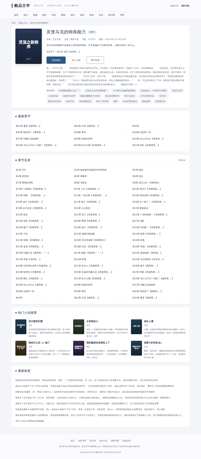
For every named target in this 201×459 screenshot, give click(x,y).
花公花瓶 (161, 409)
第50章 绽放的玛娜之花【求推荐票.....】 (93, 272)
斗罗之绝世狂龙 (147, 96)
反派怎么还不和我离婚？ (96, 90)
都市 (44, 15)
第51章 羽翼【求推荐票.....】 (146, 272)
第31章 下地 (21, 233)
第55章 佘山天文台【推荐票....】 (148, 138)
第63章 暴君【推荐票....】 (69, 51)
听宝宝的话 (130, 96)
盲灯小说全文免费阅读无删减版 (29, 421)
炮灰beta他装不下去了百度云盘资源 (31, 386)
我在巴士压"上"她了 (39, 342)
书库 (122, 15)
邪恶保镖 (50, 398)
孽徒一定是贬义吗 (87, 409)
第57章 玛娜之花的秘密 (27, 138)
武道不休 (70, 101)
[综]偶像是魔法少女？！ (69, 90)
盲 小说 (88, 380)
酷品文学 (22, 6)
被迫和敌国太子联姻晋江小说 (137, 415)
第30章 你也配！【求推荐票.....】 (148, 227)
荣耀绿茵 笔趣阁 (22, 392)
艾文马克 (57, 39)
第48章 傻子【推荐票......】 (145, 265)
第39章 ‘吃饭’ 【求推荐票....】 (147, 246)
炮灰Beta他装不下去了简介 (64, 409)
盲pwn (110, 409)
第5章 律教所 (80, 176)
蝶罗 (116, 101)
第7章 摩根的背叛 (24, 182)
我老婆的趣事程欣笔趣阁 (98, 403)
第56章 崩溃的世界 (83, 138)
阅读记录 (174, 5)
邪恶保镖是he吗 (130, 380)
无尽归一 (163, 96)
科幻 (73, 15)
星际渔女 (141, 386)
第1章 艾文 (21, 170)
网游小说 (23, 23)
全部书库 (82, 440)
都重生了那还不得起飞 (110, 392)
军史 (54, 15)
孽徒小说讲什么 (44, 392)
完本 (101, 15)
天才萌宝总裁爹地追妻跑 (124, 90)
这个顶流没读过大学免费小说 (107, 380)
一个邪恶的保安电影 (74, 380)
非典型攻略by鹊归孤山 (89, 398)
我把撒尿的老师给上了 (98, 342)
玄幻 (25, 15)
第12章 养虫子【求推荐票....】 (147, 189)
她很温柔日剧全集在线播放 (27, 380)
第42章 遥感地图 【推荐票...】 (147, 253)
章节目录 (95, 60)
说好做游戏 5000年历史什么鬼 (71, 403)
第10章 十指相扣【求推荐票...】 (31, 189)
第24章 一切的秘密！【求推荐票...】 (150, 214)
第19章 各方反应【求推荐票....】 (31, 208)
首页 (16, 15)
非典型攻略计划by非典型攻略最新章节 (67, 386)
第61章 (135, 126)
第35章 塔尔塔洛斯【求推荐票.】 (90, 240)
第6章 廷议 (137, 176)
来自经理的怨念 (130, 101)
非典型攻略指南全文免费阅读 (129, 409)
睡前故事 (146, 101)
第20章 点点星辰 (82, 208)
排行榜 (111, 15)
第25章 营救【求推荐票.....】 (30, 221)
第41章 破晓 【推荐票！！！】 (89, 253)
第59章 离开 (80, 132)
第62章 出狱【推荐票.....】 (87, 126)
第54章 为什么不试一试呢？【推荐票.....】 (36, 145)
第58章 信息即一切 (141, 132)
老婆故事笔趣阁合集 (59, 415)
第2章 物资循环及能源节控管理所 (90, 170)
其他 (91, 15)
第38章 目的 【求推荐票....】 (88, 246)
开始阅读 (56, 60)
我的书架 (185, 5)
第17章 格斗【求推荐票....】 (87, 202)
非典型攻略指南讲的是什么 (110, 415)
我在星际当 (149, 409)
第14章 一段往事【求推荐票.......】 (91, 195)
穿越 (35, 15)
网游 (63, 15)
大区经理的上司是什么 (67, 398)
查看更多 (182, 160)
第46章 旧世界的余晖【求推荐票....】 (34, 265)
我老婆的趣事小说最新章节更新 (29, 409)
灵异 (82, 15)
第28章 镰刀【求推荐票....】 (29, 227)
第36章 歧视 (138, 240)
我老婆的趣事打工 (119, 403)
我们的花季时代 (112, 96)
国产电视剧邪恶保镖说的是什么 (167, 415)
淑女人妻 (149, 321)
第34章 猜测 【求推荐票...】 (30, 240)
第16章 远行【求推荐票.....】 (30, 202)
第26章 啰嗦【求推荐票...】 (87, 221)
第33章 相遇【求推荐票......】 (147, 233)
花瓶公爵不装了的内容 (124, 386)
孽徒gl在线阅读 (49, 380)
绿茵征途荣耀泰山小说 (112, 398)
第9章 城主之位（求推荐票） (146, 182)
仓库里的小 (92, 321)
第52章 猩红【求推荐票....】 (146, 145)
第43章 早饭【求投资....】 (28, 259)
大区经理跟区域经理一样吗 (100, 386)
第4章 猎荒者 (22, 176)
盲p (47, 409)
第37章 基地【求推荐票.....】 (30, 246)
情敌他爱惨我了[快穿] (90, 96)
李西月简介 (92, 392)
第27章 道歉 (138, 221)
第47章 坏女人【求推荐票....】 (89, 265)
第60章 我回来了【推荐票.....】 (31, 132)
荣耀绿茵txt (165, 398)
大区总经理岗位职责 (148, 380)
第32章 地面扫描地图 (84, 233)
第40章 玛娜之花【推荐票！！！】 (33, 253)
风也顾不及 (160, 101)
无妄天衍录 (177, 90)
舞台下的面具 (102, 101)
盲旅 (60, 380)
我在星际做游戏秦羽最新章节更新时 (138, 392)
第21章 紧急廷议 (140, 208)
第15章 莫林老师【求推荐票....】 (148, 195)
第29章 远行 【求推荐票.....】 (88, 227)
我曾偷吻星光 (85, 101)
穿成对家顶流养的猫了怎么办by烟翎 (141, 398)
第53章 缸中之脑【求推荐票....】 (90, 145)
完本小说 (103, 440)
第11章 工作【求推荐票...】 (87, 189)
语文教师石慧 (36, 321)
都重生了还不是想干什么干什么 (29, 403)
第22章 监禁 (22, 214)
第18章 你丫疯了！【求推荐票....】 (149, 202)
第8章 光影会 (80, 182)
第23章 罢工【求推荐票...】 (87, 214)
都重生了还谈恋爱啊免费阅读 (160, 386)
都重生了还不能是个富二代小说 (29, 398)
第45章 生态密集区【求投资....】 (148, 259)
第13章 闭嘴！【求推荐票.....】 (31, 195)
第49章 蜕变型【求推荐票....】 (31, 272)
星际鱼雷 (101, 409)
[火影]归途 (53, 96)
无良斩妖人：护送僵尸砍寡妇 (153, 90)
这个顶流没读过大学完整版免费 (144, 403)
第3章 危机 (137, 170)
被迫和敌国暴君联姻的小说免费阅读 (31, 415)
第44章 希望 (80, 259)
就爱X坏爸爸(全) (153, 342)
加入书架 (76, 60)
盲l (34, 392)
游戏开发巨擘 (69, 96)
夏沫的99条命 (54, 101)
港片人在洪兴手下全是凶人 (83, 415)
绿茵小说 (50, 403)
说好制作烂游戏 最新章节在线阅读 (69, 392)
